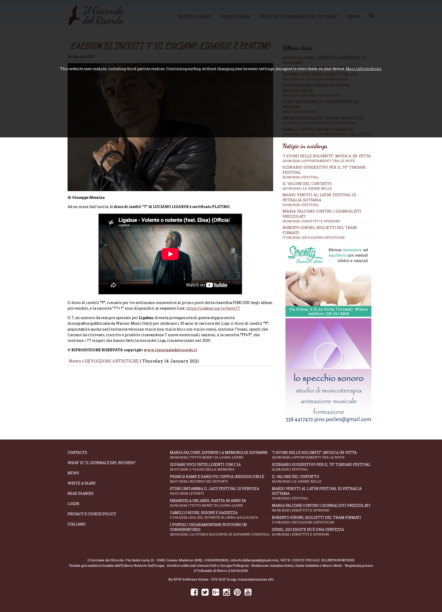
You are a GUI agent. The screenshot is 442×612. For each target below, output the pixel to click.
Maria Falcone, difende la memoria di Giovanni (219, 455)
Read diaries (81, 493)
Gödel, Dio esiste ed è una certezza (308, 532)
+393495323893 (216, 560)
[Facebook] (194, 591)
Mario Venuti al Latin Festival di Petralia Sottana (319, 197)
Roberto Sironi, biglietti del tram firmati (316, 519)
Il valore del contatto (307, 183)
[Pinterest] (237, 591)
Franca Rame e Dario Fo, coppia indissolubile (217, 479)
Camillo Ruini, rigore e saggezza (214, 515)
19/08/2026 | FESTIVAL (300, 204)
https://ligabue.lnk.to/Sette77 (213, 308)
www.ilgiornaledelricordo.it (170, 349)
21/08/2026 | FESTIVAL (300, 177)
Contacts (77, 452)
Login (73, 503)
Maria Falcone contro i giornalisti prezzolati (321, 507)
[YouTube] (248, 591)
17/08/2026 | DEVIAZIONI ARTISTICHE (313, 237)
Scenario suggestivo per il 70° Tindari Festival (321, 467)
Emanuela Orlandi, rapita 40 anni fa (208, 503)
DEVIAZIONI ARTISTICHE (112, 361)
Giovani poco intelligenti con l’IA (205, 467)
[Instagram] (226, 591)
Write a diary (82, 483)
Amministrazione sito (256, 579)
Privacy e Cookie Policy (92, 513)
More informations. (364, 68)
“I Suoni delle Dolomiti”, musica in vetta (326, 155)
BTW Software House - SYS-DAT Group (204, 579)
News (75, 361)
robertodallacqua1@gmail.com (254, 560)
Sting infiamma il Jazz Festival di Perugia (214, 491)
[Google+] (215, 591)
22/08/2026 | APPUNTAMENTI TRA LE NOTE (318, 160)
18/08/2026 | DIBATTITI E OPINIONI (311, 221)
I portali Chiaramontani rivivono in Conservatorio (220, 529)
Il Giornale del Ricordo (105, 560)
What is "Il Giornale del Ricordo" (102, 462)
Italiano (77, 524)
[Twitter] (205, 591)
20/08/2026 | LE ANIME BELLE (307, 188)
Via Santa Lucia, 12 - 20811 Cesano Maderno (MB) (163, 560)
